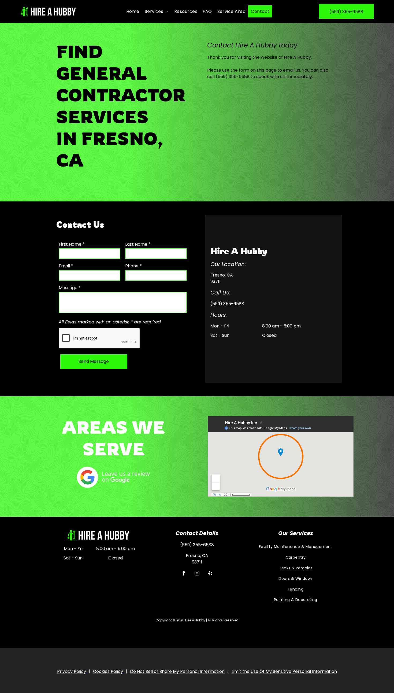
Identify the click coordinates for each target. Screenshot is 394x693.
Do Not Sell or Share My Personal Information (177, 671)
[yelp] (210, 574)
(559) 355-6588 (233, 76)
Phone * (133, 266)
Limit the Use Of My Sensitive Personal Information (284, 671)
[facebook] (183, 574)
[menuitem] (133, 11)
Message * (70, 288)
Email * (66, 266)
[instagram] (196, 574)
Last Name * (138, 244)
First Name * (72, 244)
